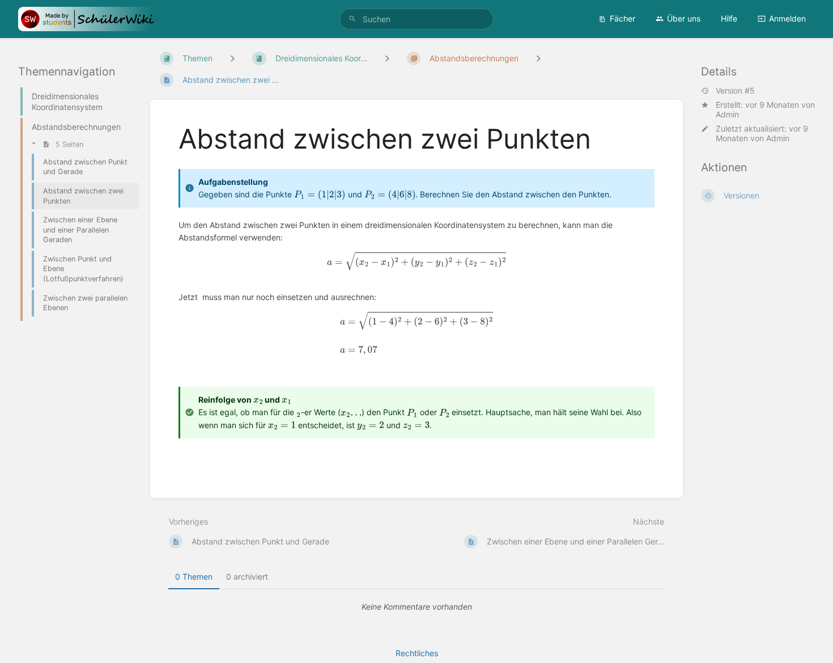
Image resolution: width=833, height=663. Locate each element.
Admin (727, 114)
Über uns (683, 18)
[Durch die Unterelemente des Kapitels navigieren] (387, 58)
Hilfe (729, 18)
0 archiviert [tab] (247, 576)
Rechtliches (417, 653)
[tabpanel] (416, 607)
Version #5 (735, 90)
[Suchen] (352, 19)
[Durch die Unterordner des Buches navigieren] (232, 58)
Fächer (622, 18)
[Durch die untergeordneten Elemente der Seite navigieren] (538, 58)
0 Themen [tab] (193, 576)
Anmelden (787, 18)
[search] (416, 19)
